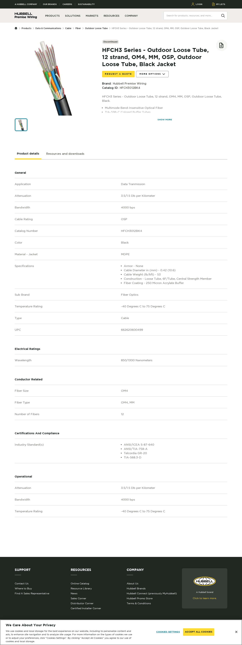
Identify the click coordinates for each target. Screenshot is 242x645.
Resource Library (81, 588)
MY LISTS (220, 4)
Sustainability (86, 4)
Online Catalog (80, 583)
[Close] (236, 632)
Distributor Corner (82, 603)
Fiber (78, 28)
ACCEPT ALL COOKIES (198, 632)
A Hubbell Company (26, 4)
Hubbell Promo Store (140, 598)
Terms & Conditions (139, 603)
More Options (150, 74)
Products (26, 28)
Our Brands (50, 4)
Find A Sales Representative (32, 593)
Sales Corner (78, 598)
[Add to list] (221, 45)
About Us (132, 583)
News (74, 593)
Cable (68, 28)
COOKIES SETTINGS (168, 632)
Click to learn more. (205, 598)
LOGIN (199, 4)
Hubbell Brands (136, 588)
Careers (67, 4)
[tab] (28, 154)
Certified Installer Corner (86, 608)
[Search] (223, 15)
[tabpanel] (121, 358)
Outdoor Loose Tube (96, 28)
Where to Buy (23, 588)
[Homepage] (17, 28)
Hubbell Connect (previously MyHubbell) (152, 593)
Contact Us (22, 583)
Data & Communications (48, 28)
